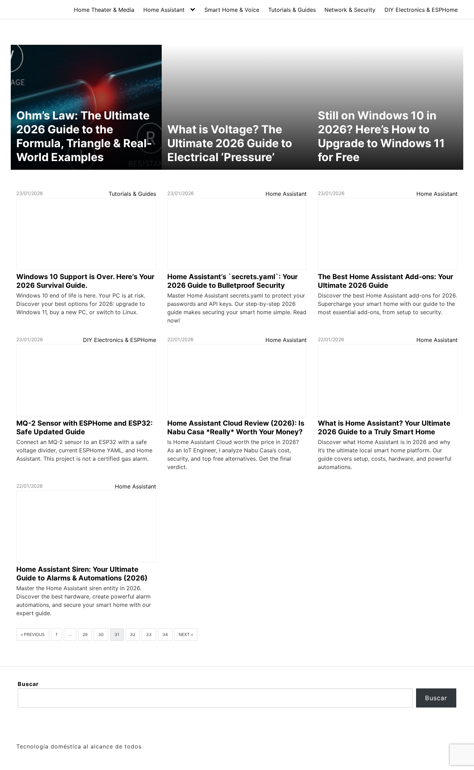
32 (132, 634)
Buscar (28, 683)
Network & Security (349, 9)
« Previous (33, 634)
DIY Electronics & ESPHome (421, 9)
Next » (186, 634)
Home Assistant (164, 9)
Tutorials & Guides (292, 9)
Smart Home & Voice (231, 9)
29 (85, 634)
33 (149, 634)
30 (101, 634)
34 (165, 634)
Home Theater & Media (104, 9)
